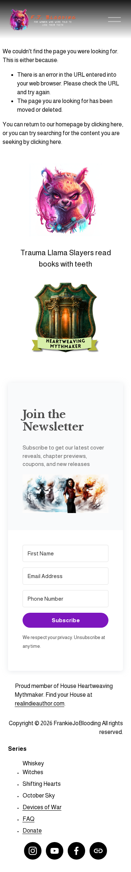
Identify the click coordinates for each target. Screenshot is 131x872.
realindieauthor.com (39, 703)
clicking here (106, 124)
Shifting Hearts (42, 784)
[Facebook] (76, 851)
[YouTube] (54, 851)
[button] (66, 495)
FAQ (29, 819)
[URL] (98, 851)
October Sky (39, 795)
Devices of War (42, 807)
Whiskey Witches (33, 767)
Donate (32, 830)
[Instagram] (32, 851)
